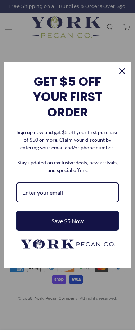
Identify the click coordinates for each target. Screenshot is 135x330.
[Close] (122, 71)
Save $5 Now (67, 220)
